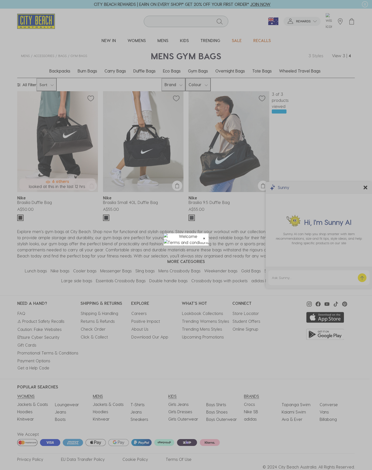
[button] (204, 237)
